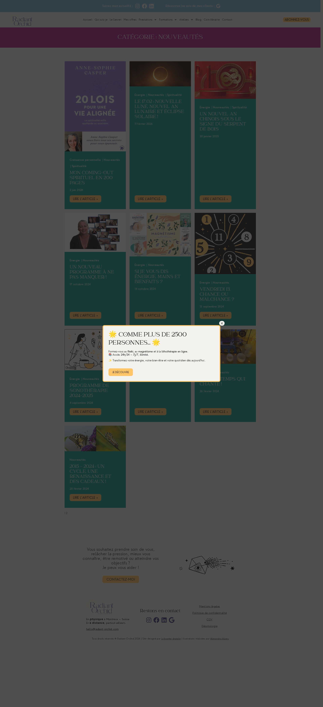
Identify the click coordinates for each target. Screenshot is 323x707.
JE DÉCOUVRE (120, 372)
